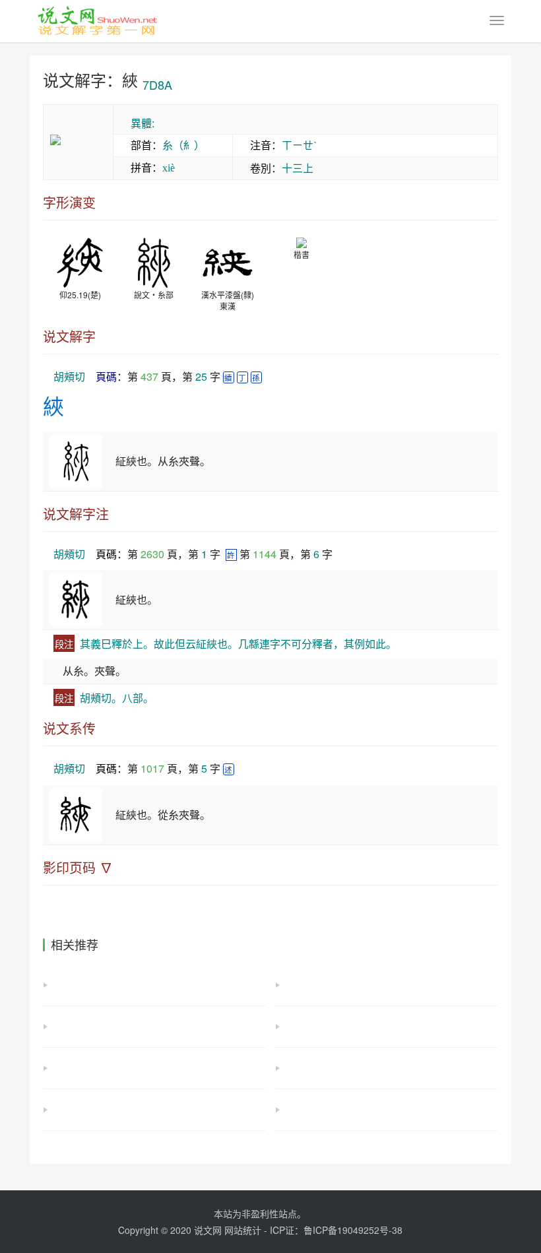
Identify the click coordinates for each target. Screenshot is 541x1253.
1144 (264, 554)
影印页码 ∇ (78, 867)
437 (149, 376)
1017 (152, 768)
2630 (152, 554)
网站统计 (242, 1230)
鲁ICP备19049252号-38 (352, 1230)
